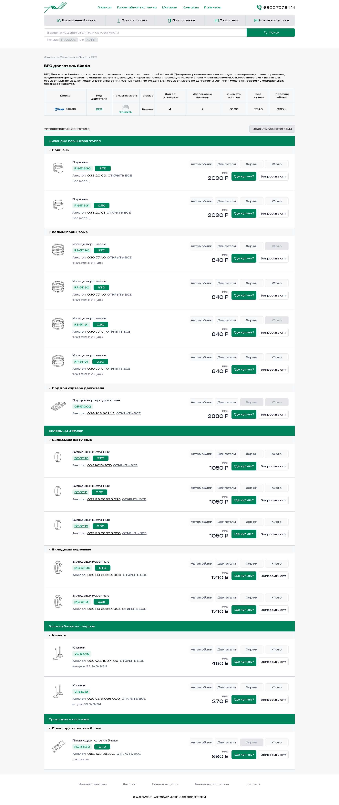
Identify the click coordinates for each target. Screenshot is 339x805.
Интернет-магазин (92, 784)
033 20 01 (96, 212)
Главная (105, 7)
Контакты (191, 7)
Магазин (169, 7)
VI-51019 (81, 691)
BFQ (99, 109)
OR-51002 (82, 406)
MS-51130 (82, 567)
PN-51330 (82, 168)
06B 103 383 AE (101, 753)
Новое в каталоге (273, 20)
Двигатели (228, 20)
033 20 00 (96, 175)
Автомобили (201, 164)
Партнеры (212, 7)
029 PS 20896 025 (103, 499)
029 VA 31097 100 (102, 660)
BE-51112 (81, 526)
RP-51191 (81, 361)
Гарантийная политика (137, 7)
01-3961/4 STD (99, 465)
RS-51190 (81, 250)
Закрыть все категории (272, 128)
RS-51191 (81, 324)
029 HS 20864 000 (104, 575)
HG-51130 (82, 746)
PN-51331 (81, 205)
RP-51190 (81, 287)
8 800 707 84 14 (279, 7)
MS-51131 (81, 601)
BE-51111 (80, 492)
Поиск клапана (134, 20)
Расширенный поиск (78, 20)
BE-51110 (81, 458)
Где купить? (244, 176)
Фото (277, 164)
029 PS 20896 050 (104, 533)
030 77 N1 (96, 331)
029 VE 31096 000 (103, 698)
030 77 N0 (96, 257)
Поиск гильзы (183, 20)
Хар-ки (251, 164)
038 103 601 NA (101, 413)
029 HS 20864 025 (103, 608)
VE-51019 (81, 653)
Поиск (274, 32)
